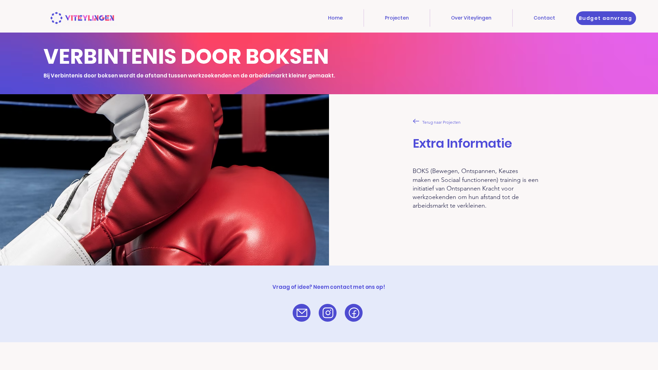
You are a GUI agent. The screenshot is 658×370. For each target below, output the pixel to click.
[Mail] (301, 313)
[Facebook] (354, 313)
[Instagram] (328, 313)
